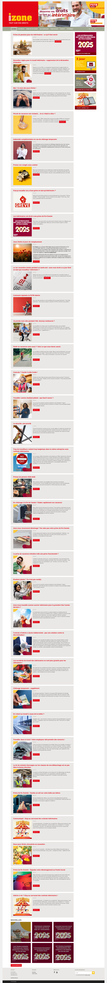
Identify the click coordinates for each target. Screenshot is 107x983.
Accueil (14, 28)
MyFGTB (40, 513)
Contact (62, 28)
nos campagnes (44, 28)
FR (94, 28)
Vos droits (21, 28)
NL (92, 28)
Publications (54, 28)
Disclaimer (34, 972)
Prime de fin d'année (32, 28)
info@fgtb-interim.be (14, 977)
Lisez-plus (57, 41)
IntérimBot (70, 28)
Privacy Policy (34, 973)
